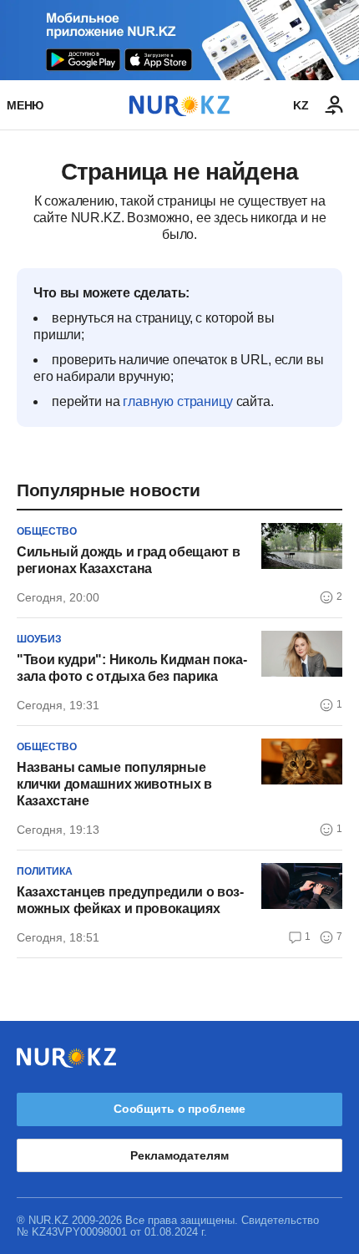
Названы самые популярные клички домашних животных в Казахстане (114, 784)
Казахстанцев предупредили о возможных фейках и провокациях (130, 900)
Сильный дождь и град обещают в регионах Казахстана (128, 560)
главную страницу (177, 401)
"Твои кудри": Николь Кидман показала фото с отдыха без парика (132, 667)
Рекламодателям (179, 1155)
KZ (301, 105)
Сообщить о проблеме (179, 1108)
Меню (25, 105)
